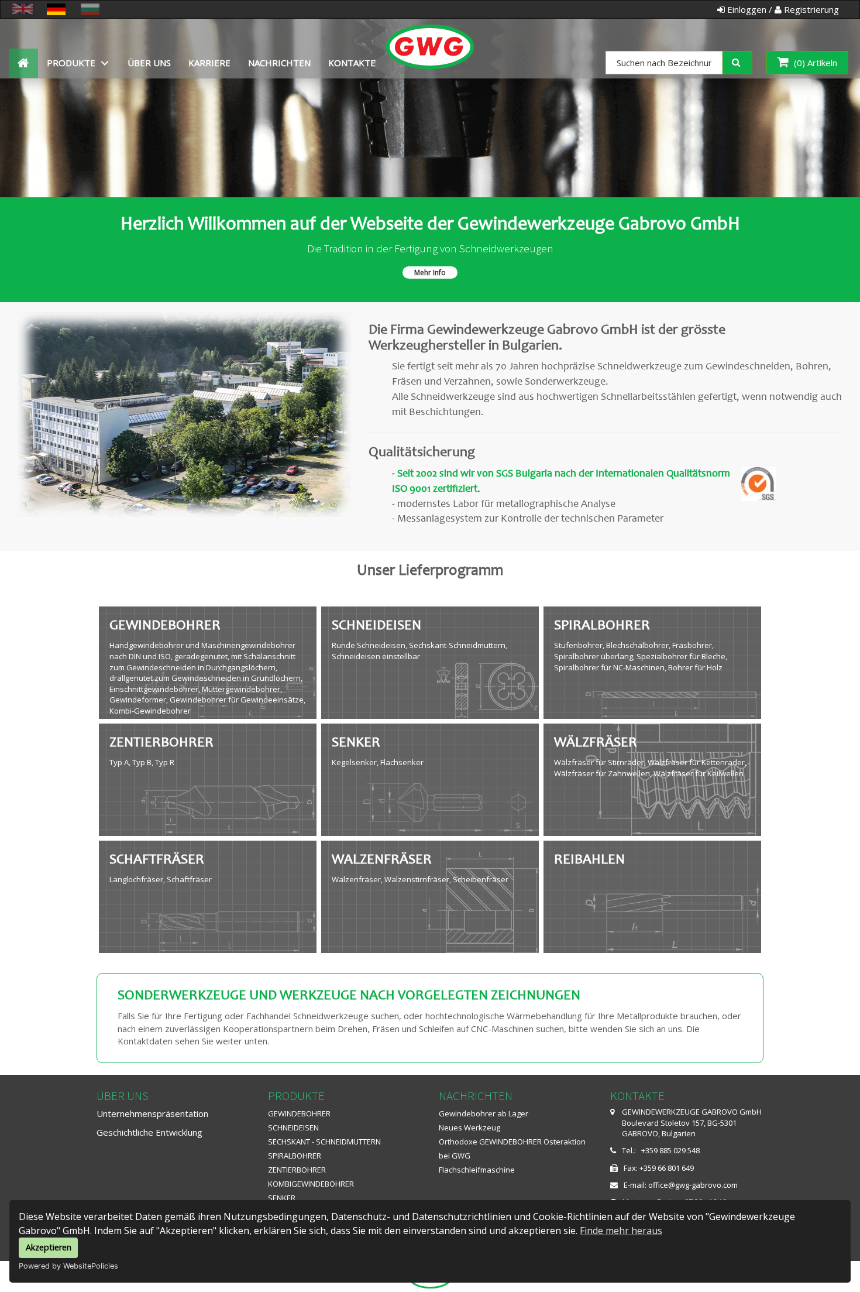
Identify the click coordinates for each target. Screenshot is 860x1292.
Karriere (209, 62)
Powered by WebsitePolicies (68, 1266)
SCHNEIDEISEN (293, 1127)
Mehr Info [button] (430, 272)
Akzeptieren (48, 1247)
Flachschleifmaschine (477, 1169)
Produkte (71, 62)
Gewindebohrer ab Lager (483, 1113)
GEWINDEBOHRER (299, 1113)
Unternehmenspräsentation (152, 1113)
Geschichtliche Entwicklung (149, 1132)
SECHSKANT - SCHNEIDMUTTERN (324, 1141)
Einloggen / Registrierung (782, 9)
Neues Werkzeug (469, 1127)
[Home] (430, 34)
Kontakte (352, 62)
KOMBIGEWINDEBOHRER (311, 1183)
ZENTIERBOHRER (297, 1169)
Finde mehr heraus (621, 1230)
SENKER (281, 1197)
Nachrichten (279, 62)
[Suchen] (745, 61)
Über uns (149, 62)
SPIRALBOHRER (294, 1155)
